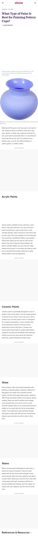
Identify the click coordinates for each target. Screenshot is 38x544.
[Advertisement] (19, 48)
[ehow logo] (19, 3)
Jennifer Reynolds (8, 25)
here (7, 75)
